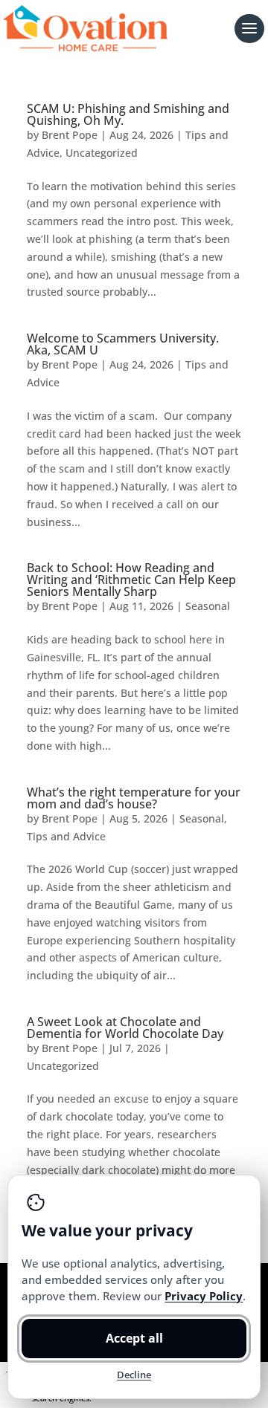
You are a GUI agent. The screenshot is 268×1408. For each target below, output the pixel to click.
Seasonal (207, 606)
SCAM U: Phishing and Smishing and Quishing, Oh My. (128, 114)
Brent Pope (70, 135)
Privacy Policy (204, 1295)
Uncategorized (102, 153)
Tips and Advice (66, 836)
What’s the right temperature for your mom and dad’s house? (133, 798)
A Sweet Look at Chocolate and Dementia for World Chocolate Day (125, 1027)
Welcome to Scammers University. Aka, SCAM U (123, 344)
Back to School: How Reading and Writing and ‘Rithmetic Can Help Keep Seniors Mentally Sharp (131, 579)
